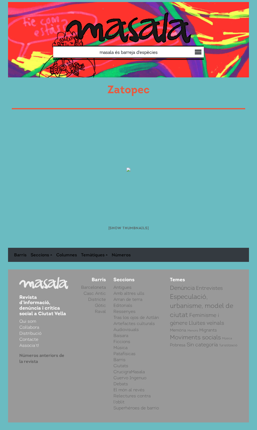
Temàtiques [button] (93, 255)
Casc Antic (95, 293)
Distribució (187, 53)
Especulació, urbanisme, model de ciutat (201, 306)
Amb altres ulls (128, 293)
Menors (192, 330)
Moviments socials (195, 337)
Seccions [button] (40, 255)
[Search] (93, 52)
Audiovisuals (126, 329)
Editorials (122, 305)
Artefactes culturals (134, 323)
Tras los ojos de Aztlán (136, 317)
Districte (97, 299)
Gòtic (100, 305)
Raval (100, 311)
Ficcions (121, 341)
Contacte (28, 339)
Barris (20, 255)
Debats (120, 384)
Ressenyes (124, 311)
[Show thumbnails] (128, 228)
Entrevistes (209, 288)
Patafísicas (124, 353)
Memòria (178, 330)
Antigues (122, 287)
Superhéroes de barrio (136, 408)
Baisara (120, 335)
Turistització (228, 345)
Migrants (208, 330)
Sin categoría (202, 345)
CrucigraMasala (129, 371)
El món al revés (129, 390)
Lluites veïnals (206, 322)
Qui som (197, 53)
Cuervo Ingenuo (129, 377)
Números (121, 255)
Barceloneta (93, 287)
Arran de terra (127, 299)
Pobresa (177, 345)
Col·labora (192, 52)
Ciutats (120, 365)
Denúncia (182, 287)
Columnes (66, 255)
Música (120, 347)
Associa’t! (29, 345)
